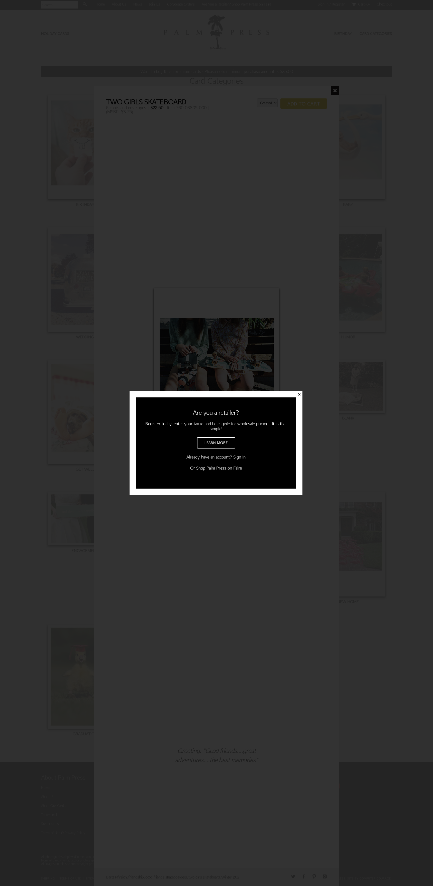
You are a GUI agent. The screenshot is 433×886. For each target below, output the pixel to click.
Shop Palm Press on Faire (219, 468)
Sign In (239, 457)
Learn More (216, 442)
